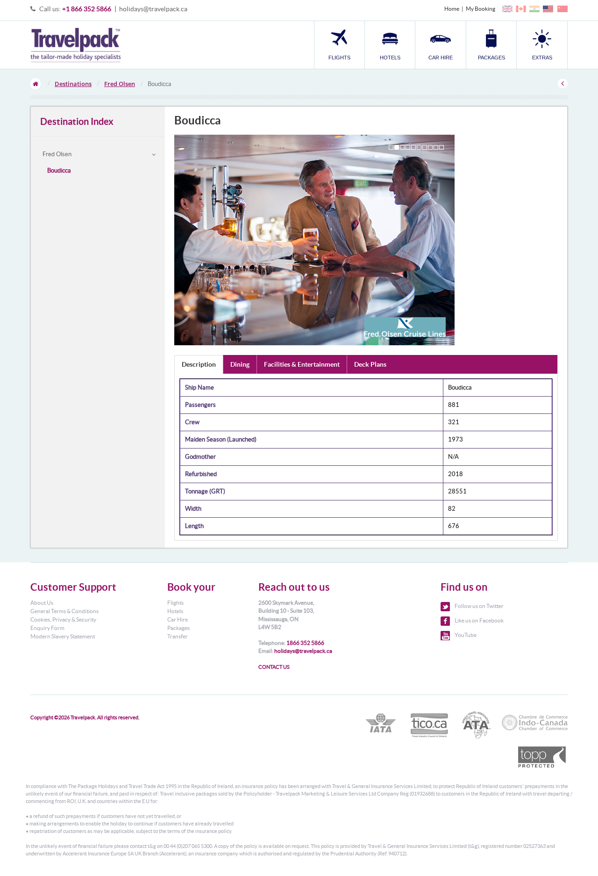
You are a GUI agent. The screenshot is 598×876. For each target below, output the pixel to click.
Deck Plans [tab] (370, 364)
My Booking (480, 9)
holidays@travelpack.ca (153, 9)
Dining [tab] (239, 364)
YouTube (466, 635)
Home (451, 9)
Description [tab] (199, 364)
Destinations (73, 84)
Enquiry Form (47, 628)
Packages (178, 628)
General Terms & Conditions (64, 611)
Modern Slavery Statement (62, 636)
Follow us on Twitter (479, 606)
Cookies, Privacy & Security (63, 619)
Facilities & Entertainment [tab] (302, 364)
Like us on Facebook (479, 620)
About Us (41, 603)
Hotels (175, 611)
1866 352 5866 (305, 643)
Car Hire (177, 619)
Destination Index (77, 121)
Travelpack (75, 45)
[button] (542, 44)
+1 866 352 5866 (86, 9)
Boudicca (59, 170)
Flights (175, 603)
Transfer (177, 636)
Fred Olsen (119, 84)
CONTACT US (274, 667)
